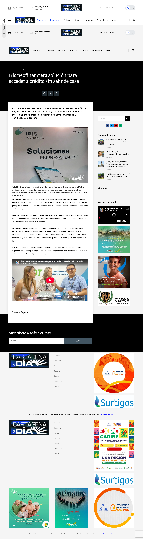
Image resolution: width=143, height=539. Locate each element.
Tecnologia (102, 20)
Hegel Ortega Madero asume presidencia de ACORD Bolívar (118, 153)
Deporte (78, 20)
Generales (41, 20)
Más (114, 20)
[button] (44, 93)
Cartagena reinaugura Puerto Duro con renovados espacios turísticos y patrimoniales (117, 164)
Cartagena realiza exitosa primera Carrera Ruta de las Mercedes (116, 141)
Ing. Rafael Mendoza (107, 414)
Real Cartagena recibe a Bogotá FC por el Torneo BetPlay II (118, 175)
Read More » (109, 147)
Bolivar (11, 70)
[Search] (127, 118)
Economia (55, 20)
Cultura (89, 20)
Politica (67, 20)
